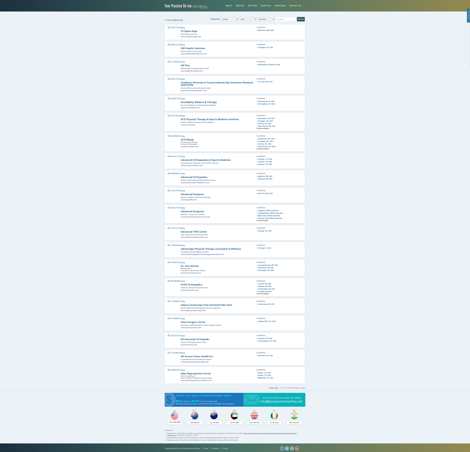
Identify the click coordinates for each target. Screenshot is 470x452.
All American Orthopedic (195, 339)
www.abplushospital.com (192, 71)
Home (205, 448)
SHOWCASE (280, 6)
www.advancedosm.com (192, 165)
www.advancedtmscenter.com (194, 237)
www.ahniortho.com (190, 290)
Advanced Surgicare (192, 211)
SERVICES (240, 6)
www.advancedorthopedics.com (195, 182)
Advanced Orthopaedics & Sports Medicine (206, 159)
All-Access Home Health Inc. (197, 356)
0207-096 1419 (254, 422)
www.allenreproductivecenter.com (196, 380)
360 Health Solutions (193, 48)
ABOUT (228, 6)
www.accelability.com (190, 107)
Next (297, 388)
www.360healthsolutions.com (194, 54)
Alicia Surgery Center (193, 322)
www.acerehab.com (189, 146)
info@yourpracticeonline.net (281, 401)
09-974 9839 (214, 422)
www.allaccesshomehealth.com (195, 362)
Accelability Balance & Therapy (199, 102)
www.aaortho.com (189, 345)
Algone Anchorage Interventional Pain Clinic (206, 304)
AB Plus (185, 65)
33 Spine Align (189, 31)
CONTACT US (295, 6)
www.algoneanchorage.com (193, 310)
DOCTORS (252, 6)
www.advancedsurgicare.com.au (195, 217)
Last (303, 388)
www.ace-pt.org (188, 125)
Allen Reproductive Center (196, 373)
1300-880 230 (194, 422)
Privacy (225, 448)
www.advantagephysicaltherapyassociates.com (202, 254)
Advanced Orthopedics (194, 177)
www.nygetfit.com (189, 200)
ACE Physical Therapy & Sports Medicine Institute (210, 119)
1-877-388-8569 (174, 422)
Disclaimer (215, 448)
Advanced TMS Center (194, 231)
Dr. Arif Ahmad (189, 265)
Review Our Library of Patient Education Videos (203, 395)
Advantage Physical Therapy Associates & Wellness (211, 248)
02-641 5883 (234, 422)
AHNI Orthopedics (191, 284)
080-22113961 (294, 422)
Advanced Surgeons (192, 194)
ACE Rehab (187, 139)
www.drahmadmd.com (191, 273)
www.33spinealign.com (191, 36)
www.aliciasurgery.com (191, 327)
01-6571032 (274, 422)
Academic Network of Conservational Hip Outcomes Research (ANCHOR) (217, 83)
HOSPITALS (266, 6)
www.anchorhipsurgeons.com (194, 90)
